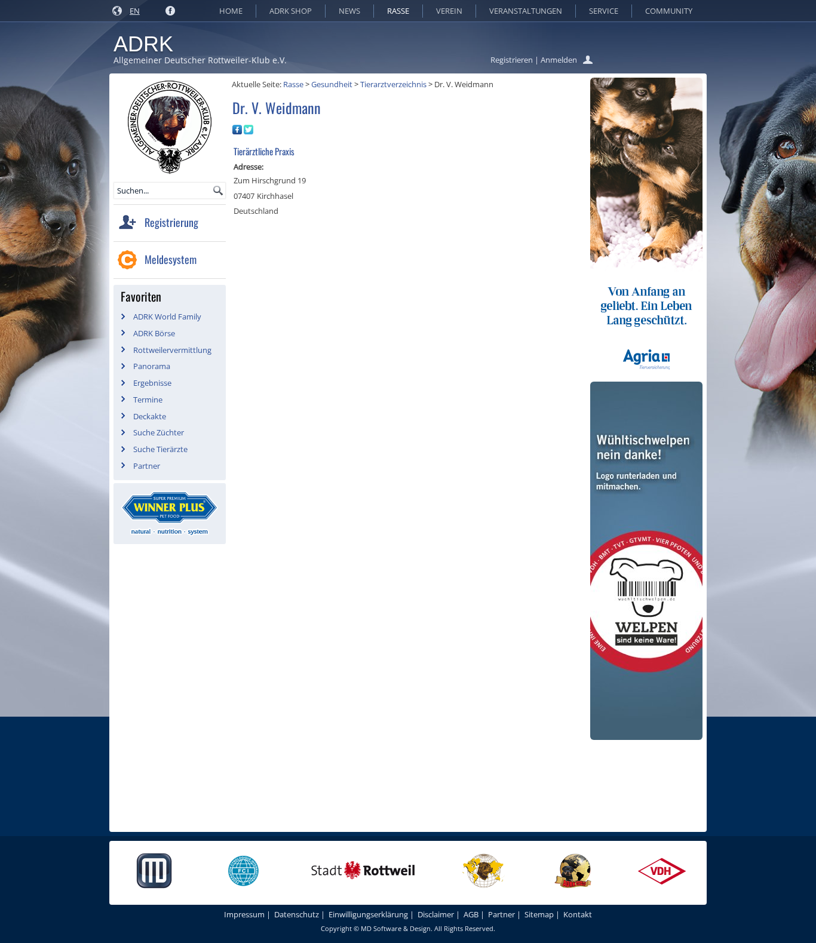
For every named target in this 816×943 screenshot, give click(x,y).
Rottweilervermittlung (172, 350)
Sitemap (539, 914)
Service (603, 10)
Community (668, 10)
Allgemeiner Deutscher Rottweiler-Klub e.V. (200, 60)
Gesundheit (331, 84)
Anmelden (559, 59)
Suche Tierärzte (160, 449)
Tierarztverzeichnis (393, 84)
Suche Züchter (158, 432)
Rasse (398, 10)
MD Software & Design (396, 928)
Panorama (151, 366)
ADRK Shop (290, 10)
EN (135, 10)
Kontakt (577, 914)
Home (231, 10)
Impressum (244, 914)
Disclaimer (436, 914)
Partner (146, 465)
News (349, 10)
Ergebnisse (152, 382)
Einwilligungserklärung (368, 914)
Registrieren (511, 59)
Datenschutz (296, 914)
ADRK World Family (167, 316)
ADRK (143, 44)
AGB (471, 914)
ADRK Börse (154, 333)
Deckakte (149, 416)
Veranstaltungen (525, 10)
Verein (449, 10)
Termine (147, 399)
